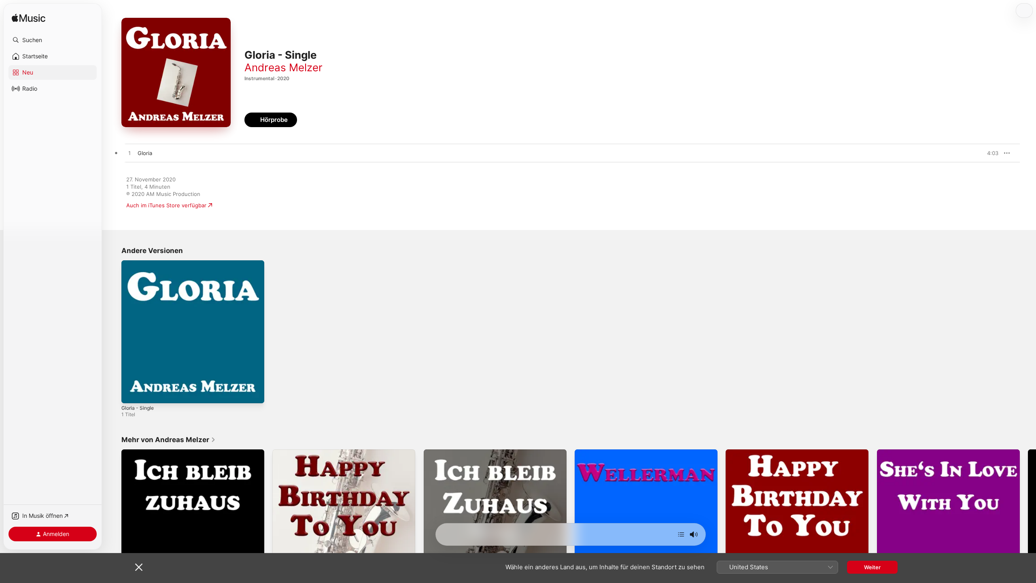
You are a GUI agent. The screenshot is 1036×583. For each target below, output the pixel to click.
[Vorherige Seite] (113, 521)
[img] (28, 18)
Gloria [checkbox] (145, 153)
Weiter (872, 567)
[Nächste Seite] (1028, 521)
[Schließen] (138, 567)
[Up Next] (681, 534)
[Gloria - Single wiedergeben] (131, 393)
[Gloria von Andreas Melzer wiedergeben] (129, 153)
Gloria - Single (139, 263)
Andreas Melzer (283, 67)
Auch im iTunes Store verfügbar (166, 205)
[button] (52, 40)
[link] (168, 439)
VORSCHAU (987, 153)
